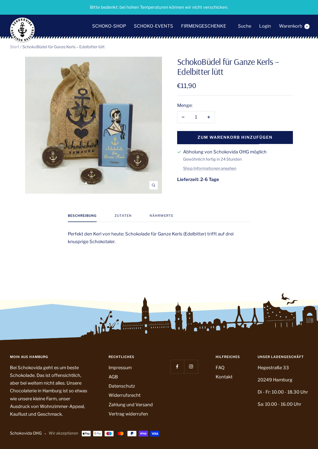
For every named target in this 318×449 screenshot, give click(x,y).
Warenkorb (293, 26)
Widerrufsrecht (125, 395)
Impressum (120, 367)
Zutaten (123, 216)
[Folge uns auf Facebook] (177, 366)
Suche (244, 26)
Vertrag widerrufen (128, 413)
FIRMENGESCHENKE (203, 26)
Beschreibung (82, 216)
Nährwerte (161, 216)
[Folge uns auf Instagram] (191, 366)
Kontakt (224, 376)
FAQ (220, 367)
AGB (113, 376)
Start (14, 47)
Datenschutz (122, 386)
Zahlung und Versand (131, 404)
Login (265, 26)
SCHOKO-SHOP (109, 26)
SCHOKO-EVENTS (153, 26)
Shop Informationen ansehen (209, 168)
